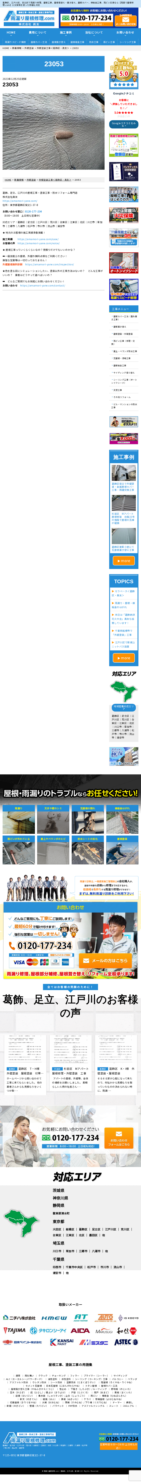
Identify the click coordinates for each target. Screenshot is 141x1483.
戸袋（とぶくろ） (80, 1392)
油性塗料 (52, 1379)
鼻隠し (129, 1402)
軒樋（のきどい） (16, 1405)
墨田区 (93, 1235)
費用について (38, 32)
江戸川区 (110, 1229)
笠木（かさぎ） (18, 1392)
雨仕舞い (29, 1375)
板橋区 (70, 1229)
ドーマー (117, 1402)
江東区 (70, 1235)
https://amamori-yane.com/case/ (38, 239)
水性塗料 (66, 1379)
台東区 (57, 1235)
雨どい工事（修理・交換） (123, 342)
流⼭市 (117, 1267)
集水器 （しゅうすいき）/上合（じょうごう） (62, 1395)
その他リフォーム (122, 397)
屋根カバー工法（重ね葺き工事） (124, 318)
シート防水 (56, 1382)
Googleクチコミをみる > (124, 124)
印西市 (57, 1267)
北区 (82, 1235)
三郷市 (83, 1251)
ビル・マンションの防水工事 (124, 406)
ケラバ (87, 1399)
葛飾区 (83, 1229)
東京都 (58, 1221)
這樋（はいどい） (24, 1395)
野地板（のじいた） (121, 1389)
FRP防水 (72, 1405)
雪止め (62, 1389)
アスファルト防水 (18, 1382)
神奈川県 (60, 1197)
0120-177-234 (33, 211)
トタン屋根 (91, 1385)
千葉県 (58, 1259)
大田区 (57, 1229)
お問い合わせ (125, 32)
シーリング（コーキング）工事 (91, 1379)
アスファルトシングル (93, 1405)
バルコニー (118, 1379)
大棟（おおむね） (51, 1402)
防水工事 (94, 42)
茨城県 (58, 1190)
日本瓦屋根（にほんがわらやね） (63, 1385)
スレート (113, 1405)
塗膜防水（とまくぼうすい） (82, 1382)
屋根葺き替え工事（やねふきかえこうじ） (33, 1389)
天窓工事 (117, 389)
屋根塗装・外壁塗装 (123, 333)
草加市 (70, 1251)
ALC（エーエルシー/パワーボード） (25, 1379)
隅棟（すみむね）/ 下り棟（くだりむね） (86, 1402)
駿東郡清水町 (61, 1213)
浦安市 (57, 1273)
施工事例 (66, 32)
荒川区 (125, 1229)
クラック (43, 1375)
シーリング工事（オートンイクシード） (124, 381)
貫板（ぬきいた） (70, 1399)
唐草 (18, 1375)
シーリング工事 (128, 42)
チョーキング (59, 1375)
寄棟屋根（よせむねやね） (109, 1399)
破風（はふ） (50, 1399)
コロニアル (128, 1405)
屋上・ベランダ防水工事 (125, 350)
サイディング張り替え (124, 372)
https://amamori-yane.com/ (20, 200)
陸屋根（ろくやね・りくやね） (117, 1382)
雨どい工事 (109, 42)
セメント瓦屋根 (34, 1385)
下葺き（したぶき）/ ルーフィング (89, 1389)
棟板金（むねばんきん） (115, 1395)
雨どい (94, 1395)
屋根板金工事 (77, 42)
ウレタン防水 (39, 1382)
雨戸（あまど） (102, 1392)
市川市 (104, 1267)
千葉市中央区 (74, 1267)
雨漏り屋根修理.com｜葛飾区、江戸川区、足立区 (62, 1471)
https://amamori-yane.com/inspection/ (49, 264)
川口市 (57, 1251)
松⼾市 (91, 1267)
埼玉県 (58, 1243)
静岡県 (58, 1205)
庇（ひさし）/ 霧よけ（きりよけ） (48, 1392)
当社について (94, 32)
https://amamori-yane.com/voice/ (39, 243)
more (125, 560)
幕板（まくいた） (124, 1392)
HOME (11, 32)
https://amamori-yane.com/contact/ (42, 285)
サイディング (120, 1375)
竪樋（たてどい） (39, 1405)
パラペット (58, 1405)
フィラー (74, 1375)
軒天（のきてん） (29, 1399)
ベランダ (132, 1379)
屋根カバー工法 (39, 42)
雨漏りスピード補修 (15, 42)
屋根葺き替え (59, 42)
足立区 (96, 1229)
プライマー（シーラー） (96, 1375)
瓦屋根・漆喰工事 (122, 358)
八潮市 (96, 1251)
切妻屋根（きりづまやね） (24, 1402)
